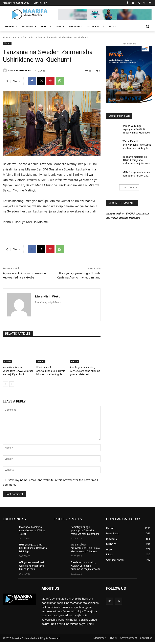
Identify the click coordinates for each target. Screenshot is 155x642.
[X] (138, 3)
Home (6, 37)
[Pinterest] (50, 81)
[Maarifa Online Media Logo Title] (30, 14)
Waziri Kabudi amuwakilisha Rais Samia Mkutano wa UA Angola (50, 371)
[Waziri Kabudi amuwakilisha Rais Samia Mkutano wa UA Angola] (51, 352)
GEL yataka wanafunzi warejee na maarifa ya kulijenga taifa (31, 566)
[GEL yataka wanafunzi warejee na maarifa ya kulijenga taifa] (10, 566)
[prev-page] (5, 384)
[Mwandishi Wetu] (5, 70)
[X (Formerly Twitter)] (118, 601)
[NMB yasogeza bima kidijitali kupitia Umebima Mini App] (10, 548)
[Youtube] (150, 3)
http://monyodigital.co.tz (48, 302)
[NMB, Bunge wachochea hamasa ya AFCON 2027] (113, 175)
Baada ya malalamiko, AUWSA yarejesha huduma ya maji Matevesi (85, 371)
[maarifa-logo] (19, 599)
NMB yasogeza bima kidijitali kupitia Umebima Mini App (33, 548)
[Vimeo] (144, 3)
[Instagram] (133, 3)
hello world (113, 213)
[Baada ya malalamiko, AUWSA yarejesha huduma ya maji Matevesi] (85, 352)
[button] (147, 26)
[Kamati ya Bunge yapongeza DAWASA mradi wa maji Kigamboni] (18, 352)
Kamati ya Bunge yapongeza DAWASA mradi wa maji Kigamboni (18, 371)
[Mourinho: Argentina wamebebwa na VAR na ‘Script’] (10, 530)
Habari (16, 37)
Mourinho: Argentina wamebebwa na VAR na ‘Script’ (32, 530)
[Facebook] (127, 3)
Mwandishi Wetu (21, 70)
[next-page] (11, 384)
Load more (127, 187)
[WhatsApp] (60, 81)
